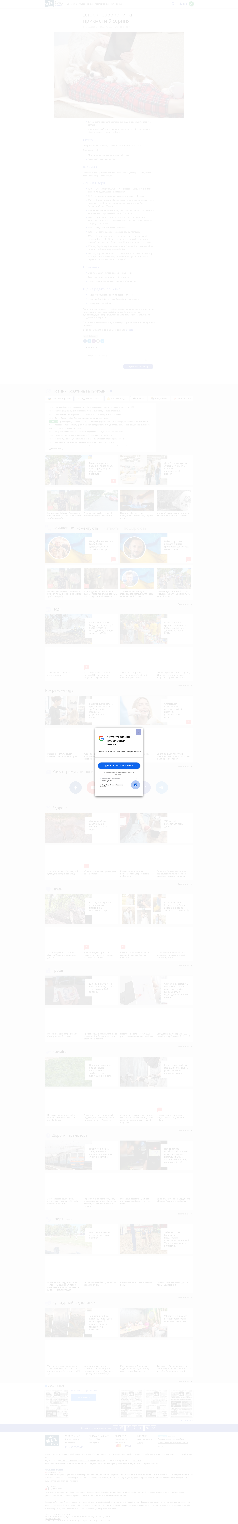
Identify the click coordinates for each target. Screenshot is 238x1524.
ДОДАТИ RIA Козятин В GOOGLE (119, 765)
